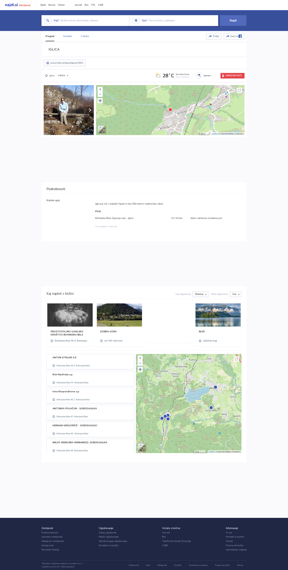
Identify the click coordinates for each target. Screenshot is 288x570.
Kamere (207, 75)
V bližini (85, 36)
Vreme (61, 4)
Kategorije (162, 565)
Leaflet (214, 133)
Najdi (233, 20)
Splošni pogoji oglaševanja (113, 541)
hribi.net (113, 226)
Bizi (86, 4)
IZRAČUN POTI (234, 75)
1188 (100, 4)
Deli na (234, 36)
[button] (67, 131)
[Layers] (101, 129)
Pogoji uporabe (222, 565)
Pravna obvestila (235, 545)
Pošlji (216, 36)
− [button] (100, 94)
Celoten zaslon (239, 90)
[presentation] (47, 110)
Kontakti (67, 36)
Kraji (148, 565)
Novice (51, 4)
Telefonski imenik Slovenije (176, 541)
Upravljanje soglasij (236, 549)
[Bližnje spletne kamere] (199, 75)
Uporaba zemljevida (52, 536)
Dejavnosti (134, 565)
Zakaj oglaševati (107, 532)
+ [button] (100, 89)
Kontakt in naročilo (108, 545)
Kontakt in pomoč (235, 536)
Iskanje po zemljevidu (53, 541)
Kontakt (177, 565)
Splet (43, 4)
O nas (229, 532)
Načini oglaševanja (109, 536)
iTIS (93, 4)
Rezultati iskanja (50, 549)
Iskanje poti (48, 545)
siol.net (78, 4)
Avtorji (229, 541)
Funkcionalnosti (50, 532)
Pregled (50, 36)
